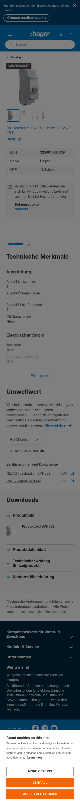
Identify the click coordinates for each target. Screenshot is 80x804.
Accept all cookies (40, 794)
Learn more (34, 757)
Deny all (40, 782)
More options (40, 771)
